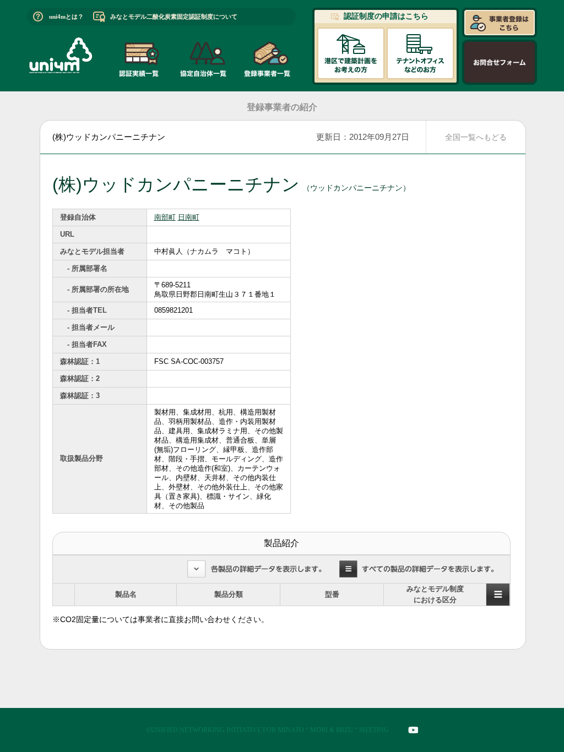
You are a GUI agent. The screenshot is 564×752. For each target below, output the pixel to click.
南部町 (165, 217)
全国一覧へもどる (476, 137)
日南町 (188, 217)
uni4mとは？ (66, 16)
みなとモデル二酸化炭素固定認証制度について (173, 16)
